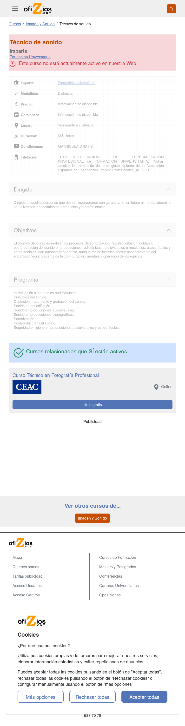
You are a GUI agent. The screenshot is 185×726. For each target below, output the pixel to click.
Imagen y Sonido (92, 518)
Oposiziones (110, 595)
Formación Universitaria (30, 56)
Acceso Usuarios (27, 585)
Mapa (17, 557)
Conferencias (110, 576)
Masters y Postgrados (117, 566)
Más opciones (40, 696)
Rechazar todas (92, 696)
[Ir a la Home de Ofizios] (92, 543)
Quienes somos (26, 566)
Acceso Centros (26, 595)
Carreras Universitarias (119, 585)
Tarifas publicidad (28, 576)
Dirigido (23, 189)
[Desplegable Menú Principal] (15, 8)
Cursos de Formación (117, 557)
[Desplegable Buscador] (171, 8)
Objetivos (25, 230)
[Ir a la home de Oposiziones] (38, 8)
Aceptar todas (144, 696)
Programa (26, 279)
